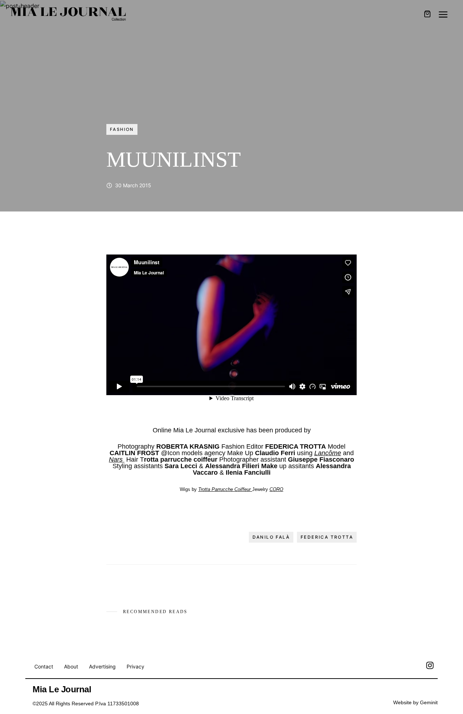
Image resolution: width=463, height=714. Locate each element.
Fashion (122, 129)
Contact (43, 666)
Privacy (135, 666)
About (71, 666)
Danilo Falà (271, 537)
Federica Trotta (327, 537)
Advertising (102, 666)
